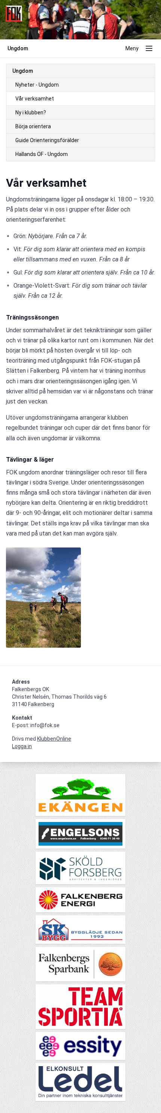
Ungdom (22, 71)
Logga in (22, 746)
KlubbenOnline (54, 739)
